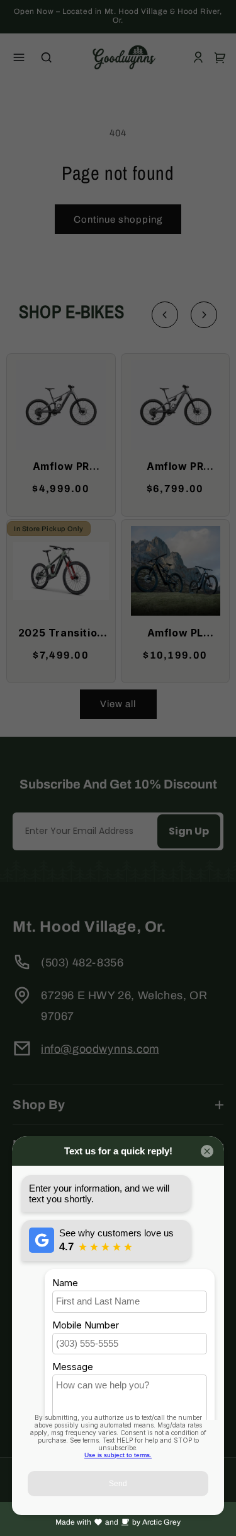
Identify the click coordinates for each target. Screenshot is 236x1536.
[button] (19, 57)
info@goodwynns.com (100, 1049)
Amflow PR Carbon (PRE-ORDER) (60, 467)
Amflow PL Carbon (175, 633)
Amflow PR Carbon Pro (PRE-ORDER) (175, 467)
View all (118, 704)
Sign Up (189, 831)
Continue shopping (118, 219)
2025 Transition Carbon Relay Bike (61, 633)
